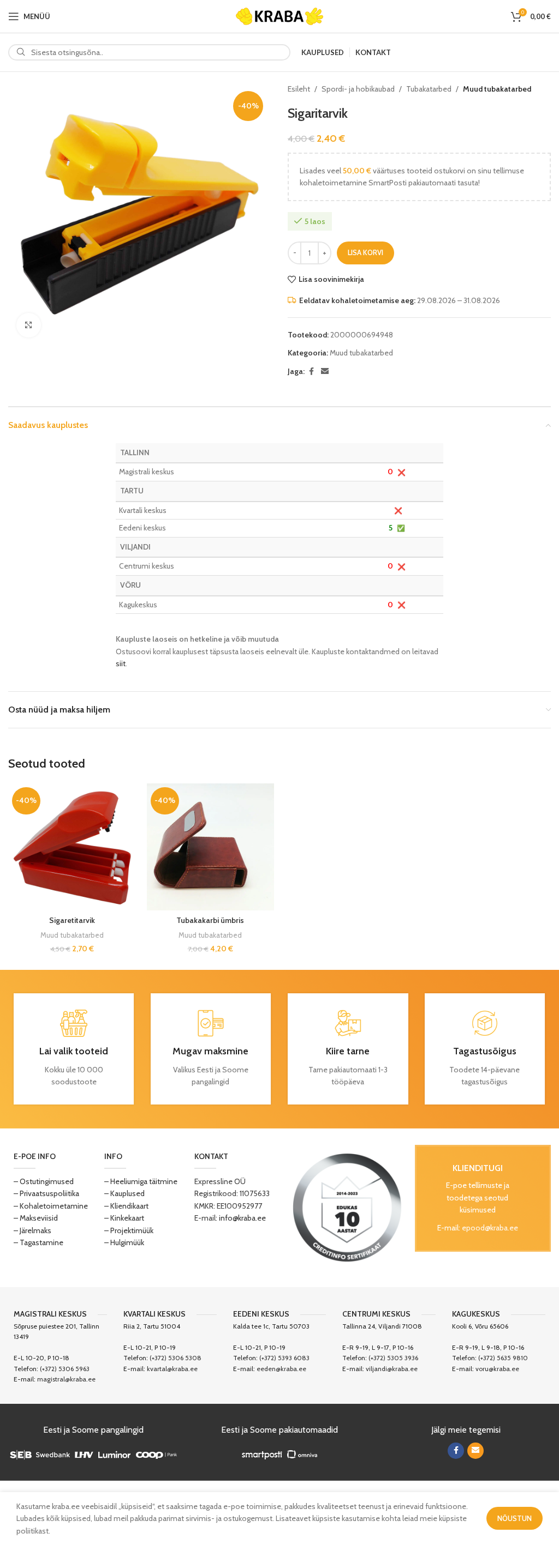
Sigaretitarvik (72, 920)
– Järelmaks (32, 1230)
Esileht (299, 89)
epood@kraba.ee (490, 1228)
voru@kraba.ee (497, 1369)
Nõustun (514, 1518)
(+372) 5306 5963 (65, 1369)
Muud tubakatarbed (497, 89)
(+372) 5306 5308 (175, 1358)
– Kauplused (124, 1193)
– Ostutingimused (44, 1181)
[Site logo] (279, 15)
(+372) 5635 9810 (503, 1358)
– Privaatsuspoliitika (46, 1193)
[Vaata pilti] (28, 325)
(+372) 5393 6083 (284, 1358)
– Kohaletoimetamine (51, 1206)
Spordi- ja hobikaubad (358, 89)
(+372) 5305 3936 (393, 1358)
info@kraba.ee (242, 1218)
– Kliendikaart (126, 1206)
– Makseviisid (36, 1218)
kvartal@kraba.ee (172, 1369)
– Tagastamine (38, 1242)
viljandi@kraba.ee (392, 1369)
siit (121, 663)
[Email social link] (325, 371)
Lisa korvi (365, 252)
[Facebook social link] (311, 371)
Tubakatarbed (428, 89)
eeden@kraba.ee (281, 1369)
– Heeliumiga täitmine (140, 1181)
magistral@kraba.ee (66, 1379)
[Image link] (347, 1206)
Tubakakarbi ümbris (210, 920)
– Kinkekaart (124, 1218)
